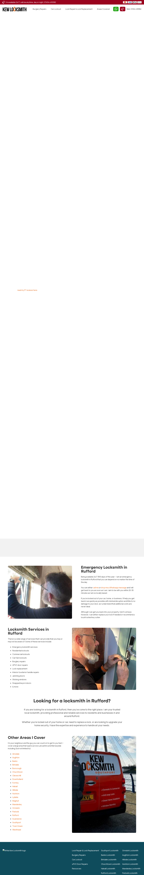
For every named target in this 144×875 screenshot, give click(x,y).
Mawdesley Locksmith (131, 868)
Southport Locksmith (109, 850)
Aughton (15, 757)
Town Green (17, 826)
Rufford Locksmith (108, 873)
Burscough (16, 768)
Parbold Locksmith (129, 873)
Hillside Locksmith (129, 859)
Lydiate (15, 797)
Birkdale (15, 765)
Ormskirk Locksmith (130, 850)
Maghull (15, 801)
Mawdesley (17, 804)
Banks (14, 761)
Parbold (15, 812)
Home (5, 17)
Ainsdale (15, 754)
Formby (15, 783)
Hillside (15, 790)
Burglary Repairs (39, 9)
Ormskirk (16, 808)
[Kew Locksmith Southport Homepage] (14, 9)
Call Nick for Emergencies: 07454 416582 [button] (35, 299)
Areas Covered (103, 9)
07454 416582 (50, 2)
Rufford (15, 815)
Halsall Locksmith (108, 868)
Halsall (15, 786)
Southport (16, 822)
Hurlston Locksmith (130, 864)
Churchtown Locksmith (110, 864)
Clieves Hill (16, 775)
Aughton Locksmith (130, 855)
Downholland (17, 779)
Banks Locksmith (108, 855)
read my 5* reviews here (27, 290)
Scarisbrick (17, 819)
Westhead (16, 830)
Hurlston (15, 793)
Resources (76, 868)
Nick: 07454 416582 (134, 9)
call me (96, 587)
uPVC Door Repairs (80, 864)
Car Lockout (56, 9)
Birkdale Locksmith (108, 859)
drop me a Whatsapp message (114, 587)
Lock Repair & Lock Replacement (78, 9)
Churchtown (17, 772)
